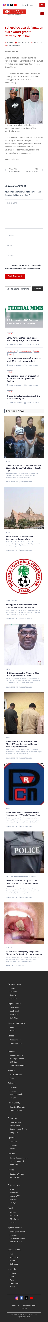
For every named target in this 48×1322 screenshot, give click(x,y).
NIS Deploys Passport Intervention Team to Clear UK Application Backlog (23, 378)
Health (9, 947)
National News (12, 876)
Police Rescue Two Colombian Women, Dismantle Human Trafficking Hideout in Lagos (24, 468)
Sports (14, 600)
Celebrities (12, 351)
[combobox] (29, 5)
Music (36, 351)
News (9, 316)
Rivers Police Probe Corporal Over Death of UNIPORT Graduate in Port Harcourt (22, 883)
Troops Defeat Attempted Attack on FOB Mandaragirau (23, 397)
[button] (42, 13)
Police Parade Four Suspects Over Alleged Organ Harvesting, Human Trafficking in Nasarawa (21, 744)
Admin (8, 965)
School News (30, 876)
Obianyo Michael (12, 482)
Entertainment (25, 351)
